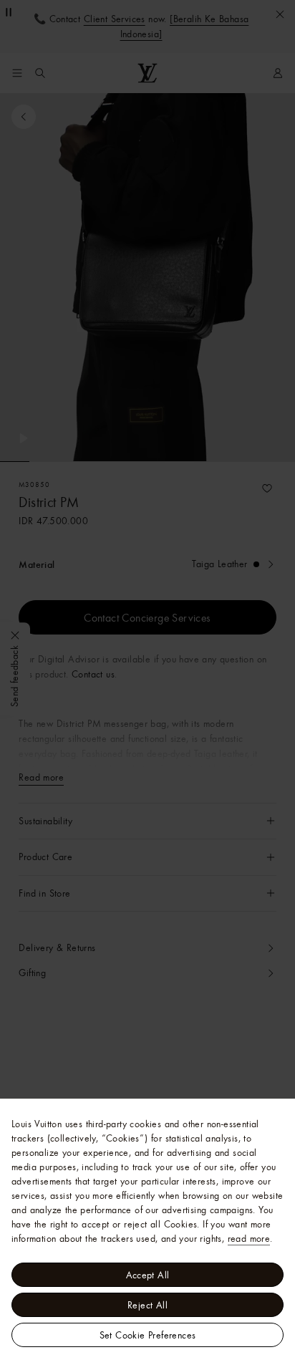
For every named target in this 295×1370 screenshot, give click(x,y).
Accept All (148, 1274)
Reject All (147, 1304)
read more (249, 1238)
